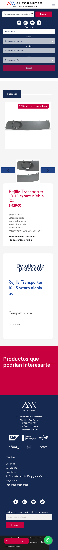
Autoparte (29, 27)
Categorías (11, 467)
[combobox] (18, 14)
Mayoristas (11, 480)
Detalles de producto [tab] (30, 266)
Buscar (44, 14)
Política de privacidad (35, 538)
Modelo (29, 46)
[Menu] (53, 4)
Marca (29, 37)
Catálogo (10, 463)
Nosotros (10, 472)
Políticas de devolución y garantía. (24, 476)
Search (29, 68)
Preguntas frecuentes (17, 484)
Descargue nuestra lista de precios (16, 541)
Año (29, 56)
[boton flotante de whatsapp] (48, 540)
